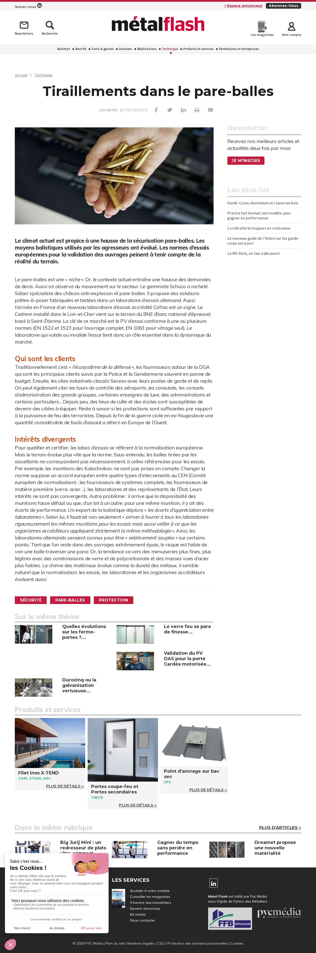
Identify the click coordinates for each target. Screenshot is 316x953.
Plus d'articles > (280, 827)
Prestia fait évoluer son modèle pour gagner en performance (259, 215)
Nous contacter (142, 920)
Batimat (63, 49)
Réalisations (147, 49)
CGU (161, 943)
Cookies (236, 943)
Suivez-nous (26, 6)
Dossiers (125, 49)
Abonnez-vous (283, 5)
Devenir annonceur (145, 908)
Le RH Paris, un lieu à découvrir (253, 253)
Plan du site (115, 943)
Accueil (21, 74)
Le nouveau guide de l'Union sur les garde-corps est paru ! (263, 241)
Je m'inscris (246, 160)
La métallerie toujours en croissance (258, 228)
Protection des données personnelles (197, 943)
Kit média (137, 914)
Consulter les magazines (150, 896)
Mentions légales (141, 943)
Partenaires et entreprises (239, 49)
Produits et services (198, 49)
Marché (80, 49)
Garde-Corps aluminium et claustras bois (262, 202)
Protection (113, 600)
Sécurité (30, 600)
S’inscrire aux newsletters (150, 902)
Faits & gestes (103, 49)
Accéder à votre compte (150, 890)
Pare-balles (70, 600)
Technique (170, 49)
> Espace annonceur (243, 5)
